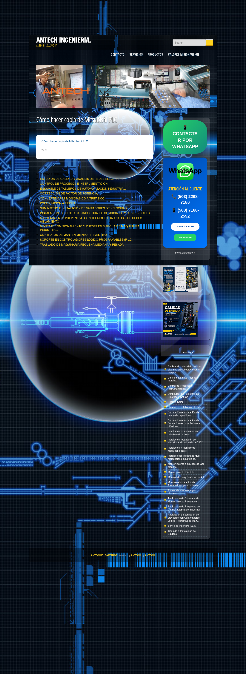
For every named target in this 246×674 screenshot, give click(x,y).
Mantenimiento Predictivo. (182, 472)
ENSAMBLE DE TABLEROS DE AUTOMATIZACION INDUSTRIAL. (83, 188)
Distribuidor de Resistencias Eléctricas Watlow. (183, 395)
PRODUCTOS (155, 54)
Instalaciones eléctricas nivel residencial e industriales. (184, 457)
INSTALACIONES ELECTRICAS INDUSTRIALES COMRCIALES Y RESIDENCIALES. (95, 213)
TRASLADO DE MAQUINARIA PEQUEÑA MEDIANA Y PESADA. (82, 244)
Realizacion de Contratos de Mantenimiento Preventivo (183, 499)
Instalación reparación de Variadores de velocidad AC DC (185, 441)
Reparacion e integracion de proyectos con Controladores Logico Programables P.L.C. (184, 517)
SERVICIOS (136, 54)
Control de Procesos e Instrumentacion (180, 387)
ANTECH (136, 555)
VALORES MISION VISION (183, 54)
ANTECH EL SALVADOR (104, 555)
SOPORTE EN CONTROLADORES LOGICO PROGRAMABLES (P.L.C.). (87, 239)
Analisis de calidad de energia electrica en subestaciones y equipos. (184, 369)
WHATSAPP (185, 237)
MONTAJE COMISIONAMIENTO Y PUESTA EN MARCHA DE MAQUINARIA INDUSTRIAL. (90, 228)
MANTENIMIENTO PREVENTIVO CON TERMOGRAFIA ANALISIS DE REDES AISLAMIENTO (91, 219)
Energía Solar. (176, 402)
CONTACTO (117, 54)
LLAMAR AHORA (185, 226)
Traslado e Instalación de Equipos (182, 532)
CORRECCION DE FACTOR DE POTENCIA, (69, 193)
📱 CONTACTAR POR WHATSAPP (185, 137)
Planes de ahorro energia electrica (181, 491)
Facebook (188, 352)
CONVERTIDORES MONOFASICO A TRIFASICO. (72, 198)
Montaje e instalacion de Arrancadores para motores (183, 483)
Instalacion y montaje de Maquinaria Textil (181, 449)
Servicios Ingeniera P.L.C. (182, 525)
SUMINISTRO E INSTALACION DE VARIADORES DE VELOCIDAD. (84, 208)
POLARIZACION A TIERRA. (58, 203)
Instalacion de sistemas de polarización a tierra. (183, 433)
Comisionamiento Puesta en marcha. (183, 379)
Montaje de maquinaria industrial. (186, 477)
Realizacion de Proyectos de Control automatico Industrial (184, 508)
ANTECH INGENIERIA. (63, 40)
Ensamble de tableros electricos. (186, 407)
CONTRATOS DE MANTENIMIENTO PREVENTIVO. (74, 235)
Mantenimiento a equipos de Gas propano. (186, 465)
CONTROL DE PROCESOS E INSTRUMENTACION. (74, 183)
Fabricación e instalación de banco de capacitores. (183, 413)
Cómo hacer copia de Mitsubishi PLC (65, 141)
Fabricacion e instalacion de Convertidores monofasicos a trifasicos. (184, 423)
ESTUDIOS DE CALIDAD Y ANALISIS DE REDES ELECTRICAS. (82, 179)
